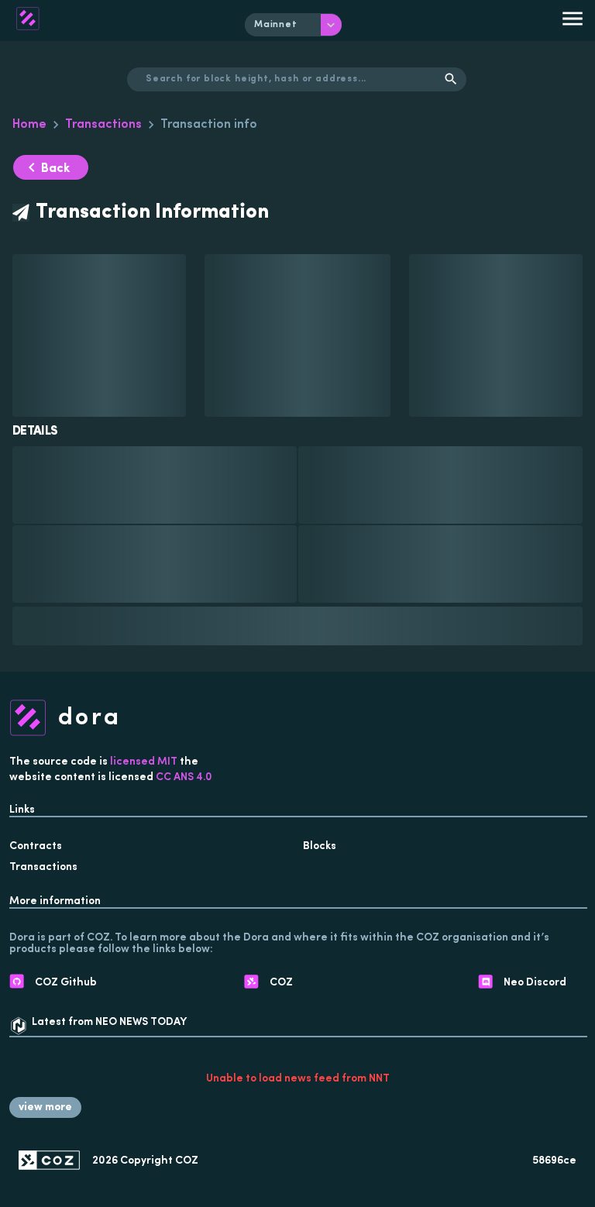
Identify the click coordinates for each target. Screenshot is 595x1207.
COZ (186, 1161)
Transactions (103, 125)
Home (29, 125)
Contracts (35, 846)
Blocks (319, 846)
